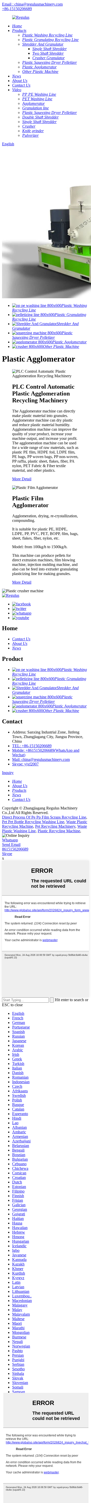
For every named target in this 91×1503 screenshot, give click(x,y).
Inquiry (8, 772)
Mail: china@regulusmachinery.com (41, 759)
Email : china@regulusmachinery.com (32, 4)
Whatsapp (10, 840)
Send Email (11, 844)
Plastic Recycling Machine (59, 831)
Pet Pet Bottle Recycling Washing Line (33, 822)
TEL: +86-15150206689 (32, 746)
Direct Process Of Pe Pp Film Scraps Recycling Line (44, 817)
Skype (7, 854)
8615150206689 (15, 849)
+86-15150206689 (17, 9)
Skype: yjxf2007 (25, 764)
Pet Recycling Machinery (55, 826)
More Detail (21, 479)
